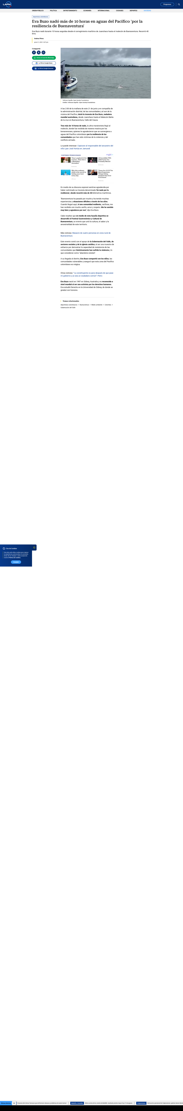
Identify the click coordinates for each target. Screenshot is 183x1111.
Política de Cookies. (15, 557)
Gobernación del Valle (68, 307)
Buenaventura (84, 305)
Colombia (108, 305)
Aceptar (16, 562)
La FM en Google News (45, 63)
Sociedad (147, 11)
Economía (87, 11)
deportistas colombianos (69, 305)
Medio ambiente (96, 305)
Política (53, 11)
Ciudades (119, 11)
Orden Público (38, 11)
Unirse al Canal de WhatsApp (45, 58)
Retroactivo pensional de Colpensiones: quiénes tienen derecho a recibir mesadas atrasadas (148, 1103)
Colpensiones (115, 1103)
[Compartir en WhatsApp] (43, 52)
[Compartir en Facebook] (34, 52)
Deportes (133, 11)
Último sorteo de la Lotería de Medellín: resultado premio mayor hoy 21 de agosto (82, 1103)
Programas (167, 4)
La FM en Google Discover (45, 68)
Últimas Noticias (6, 1103)
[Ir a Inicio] (7, 4)
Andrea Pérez (39, 38)
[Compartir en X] (39, 52)
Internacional (104, 11)
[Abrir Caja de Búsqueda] (179, 4)
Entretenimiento (70, 11)
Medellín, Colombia (51, 1103)
